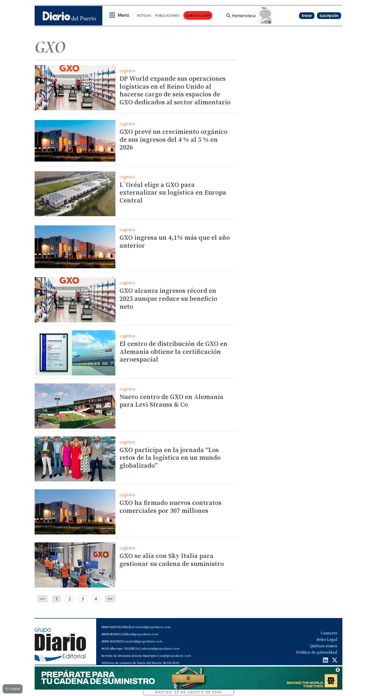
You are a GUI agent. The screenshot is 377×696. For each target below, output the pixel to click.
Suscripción (329, 15)
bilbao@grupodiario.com (140, 634)
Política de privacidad (316, 652)
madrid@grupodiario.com (143, 641)
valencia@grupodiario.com (160, 649)
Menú (123, 15)
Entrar (307, 15)
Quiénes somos (323, 646)
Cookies (12, 689)
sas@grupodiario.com (175, 656)
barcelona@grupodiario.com (150, 627)
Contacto (329, 633)
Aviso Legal (326, 639)
